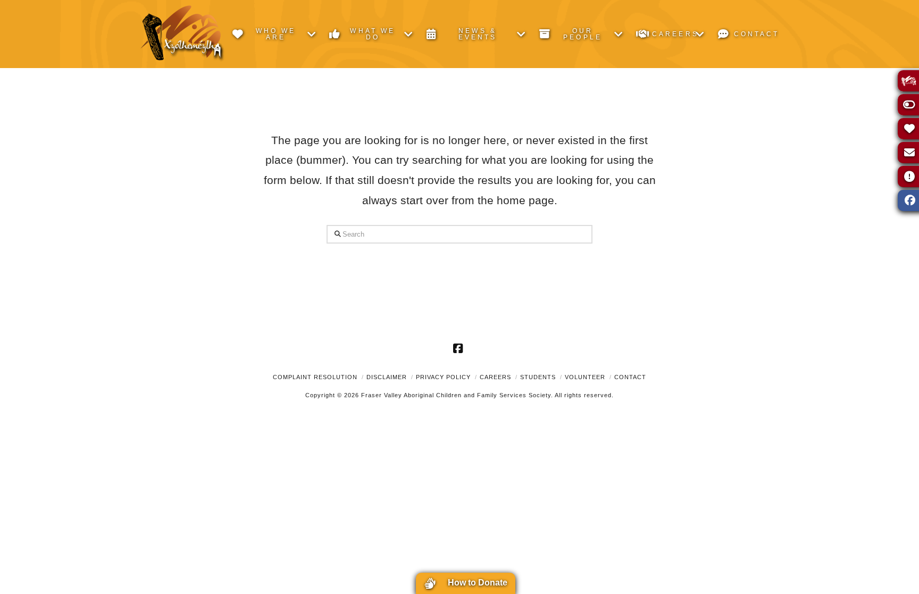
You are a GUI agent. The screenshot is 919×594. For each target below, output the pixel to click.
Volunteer (585, 377)
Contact (630, 377)
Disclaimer (386, 377)
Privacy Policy (443, 377)
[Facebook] (459, 348)
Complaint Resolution (315, 377)
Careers (495, 377)
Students (538, 377)
